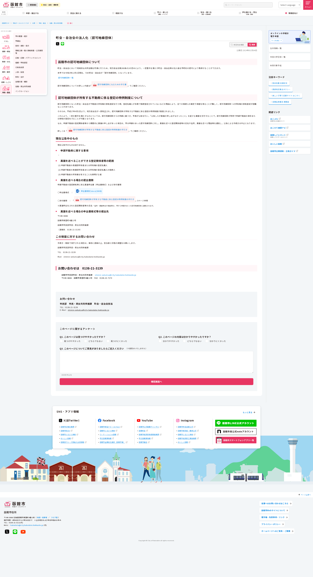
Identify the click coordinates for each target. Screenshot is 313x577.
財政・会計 (19, 77)
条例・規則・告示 (22, 45)
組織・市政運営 (21, 62)
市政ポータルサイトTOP (21, 23)
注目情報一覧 (276, 48)
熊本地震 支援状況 (279, 83)
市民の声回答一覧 (277, 57)
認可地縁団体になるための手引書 (112, 84)
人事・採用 (19, 72)
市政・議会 (42, 23)
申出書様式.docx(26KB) (91, 191)
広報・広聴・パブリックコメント (28, 58)
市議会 (18, 41)
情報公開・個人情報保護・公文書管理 (29, 51)
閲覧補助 (33, 5)
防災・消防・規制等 (50, 5)
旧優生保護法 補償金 (280, 102)
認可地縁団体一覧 (66, 77)
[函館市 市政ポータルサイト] (13, 5)
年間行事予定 (276, 65)
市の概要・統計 (21, 36)
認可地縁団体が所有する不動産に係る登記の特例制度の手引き (100, 129)
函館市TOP (5, 23)
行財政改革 (19, 67)
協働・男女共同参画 (56, 23)
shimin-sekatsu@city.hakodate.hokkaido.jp (115, 275)
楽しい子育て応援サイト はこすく (286, 95)
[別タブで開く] (57, 44)
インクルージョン (22, 91)
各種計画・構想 (21, 81)
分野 (33, 23)
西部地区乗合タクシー (281, 89)
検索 (253, 44)
